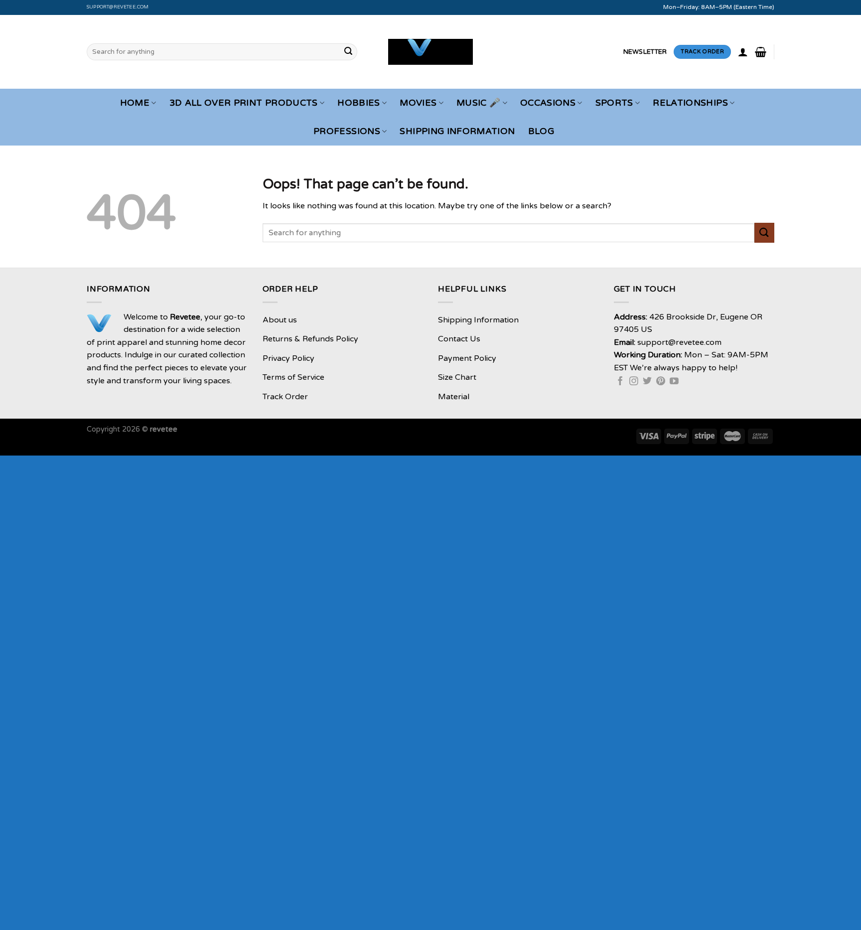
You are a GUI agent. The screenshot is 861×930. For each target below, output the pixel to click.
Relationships (690, 103)
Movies (418, 103)
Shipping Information (457, 131)
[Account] (743, 52)
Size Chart (457, 377)
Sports (614, 103)
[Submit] (348, 51)
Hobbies (358, 103)
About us (280, 320)
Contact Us (459, 339)
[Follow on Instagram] (633, 382)
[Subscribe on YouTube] (674, 382)
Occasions (547, 103)
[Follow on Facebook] (620, 382)
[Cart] (760, 52)
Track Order (285, 397)
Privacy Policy (288, 358)
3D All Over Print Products (243, 103)
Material (453, 397)
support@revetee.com (118, 7)
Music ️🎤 (478, 103)
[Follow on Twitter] (647, 382)
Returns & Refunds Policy (310, 339)
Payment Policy (467, 358)
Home (134, 103)
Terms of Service (293, 377)
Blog (541, 131)
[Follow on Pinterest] (660, 382)
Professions (346, 131)
